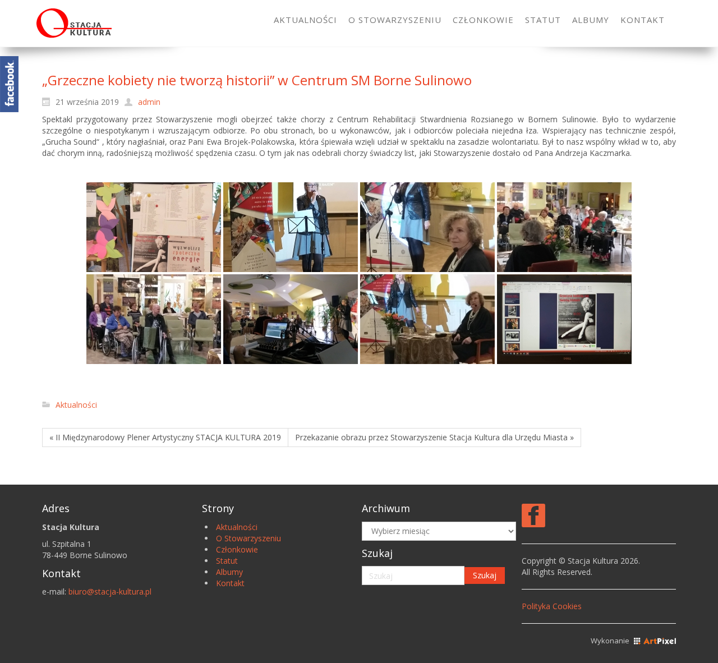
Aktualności (76, 404)
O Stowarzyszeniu (248, 538)
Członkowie (237, 549)
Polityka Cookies (552, 606)
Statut (227, 560)
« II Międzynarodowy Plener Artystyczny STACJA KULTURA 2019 (165, 437)
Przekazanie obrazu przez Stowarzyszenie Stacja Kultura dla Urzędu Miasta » (434, 437)
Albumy (229, 572)
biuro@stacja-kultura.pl (109, 591)
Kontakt (230, 583)
